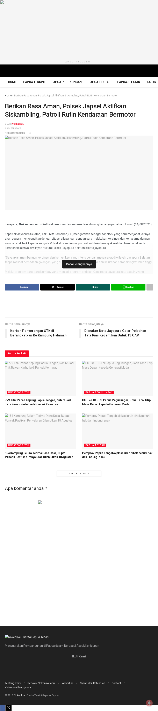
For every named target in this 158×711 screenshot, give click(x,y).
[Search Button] (151, 70)
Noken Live (18, 124)
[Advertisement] (79, 304)
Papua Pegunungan (66, 82)
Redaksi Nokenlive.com (42, 683)
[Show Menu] (6, 70)
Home (12, 82)
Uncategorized (16, 133)
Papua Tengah (99, 82)
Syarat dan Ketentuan (92, 683)
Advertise (67, 683)
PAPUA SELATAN (128, 82)
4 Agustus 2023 (13, 128)
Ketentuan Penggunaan (18, 687)
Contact (116, 683)
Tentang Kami (13, 683)
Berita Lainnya (79, 473)
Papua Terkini (34, 82)
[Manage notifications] (149, 703)
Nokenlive (19, 695)
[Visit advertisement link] (79, 29)
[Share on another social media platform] (149, 287)
